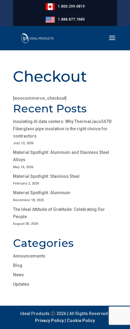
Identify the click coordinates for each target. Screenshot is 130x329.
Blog (17, 265)
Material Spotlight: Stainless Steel (46, 176)
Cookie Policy (81, 320)
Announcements (29, 256)
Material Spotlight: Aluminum (41, 192)
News (18, 274)
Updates (21, 284)
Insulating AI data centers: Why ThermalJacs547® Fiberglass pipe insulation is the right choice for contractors (62, 128)
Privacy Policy (49, 320)
